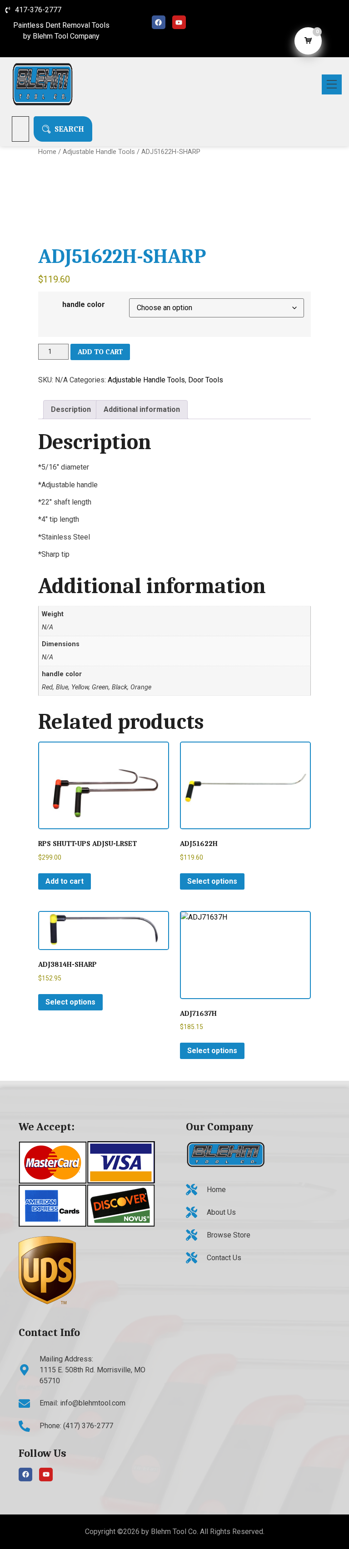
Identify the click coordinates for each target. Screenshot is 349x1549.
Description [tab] (71, 409)
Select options (212, 881)
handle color (83, 304)
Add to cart (100, 352)
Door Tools (205, 380)
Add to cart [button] (64, 881)
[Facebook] (158, 22)
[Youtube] (179, 22)
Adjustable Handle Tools (99, 152)
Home (47, 152)
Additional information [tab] (142, 409)
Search (69, 129)
